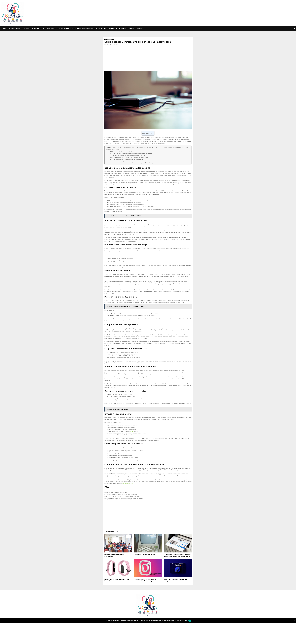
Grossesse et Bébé (14, 28)
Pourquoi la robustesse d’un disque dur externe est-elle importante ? (122, 496)
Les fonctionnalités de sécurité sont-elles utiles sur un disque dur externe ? (123, 498)
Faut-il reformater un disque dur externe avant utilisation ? (119, 500)
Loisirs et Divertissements (83, 28)
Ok (189, 620)
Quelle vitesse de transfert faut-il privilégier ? (116, 492)
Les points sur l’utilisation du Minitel (144, 554)
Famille (26, 28)
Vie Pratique (35, 28)
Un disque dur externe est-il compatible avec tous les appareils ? (121, 494)
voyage (131, 431)
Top (43, 28)
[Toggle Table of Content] (151, 133)
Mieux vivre (50, 28)
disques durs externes (127, 483)
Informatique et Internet (117, 28)
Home (4, 28)
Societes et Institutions (64, 28)
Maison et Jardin (101, 28)
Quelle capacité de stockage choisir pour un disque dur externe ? (121, 491)
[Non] (294, 620)
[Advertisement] (267, 13)
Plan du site (140, 28)
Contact (131, 28)
